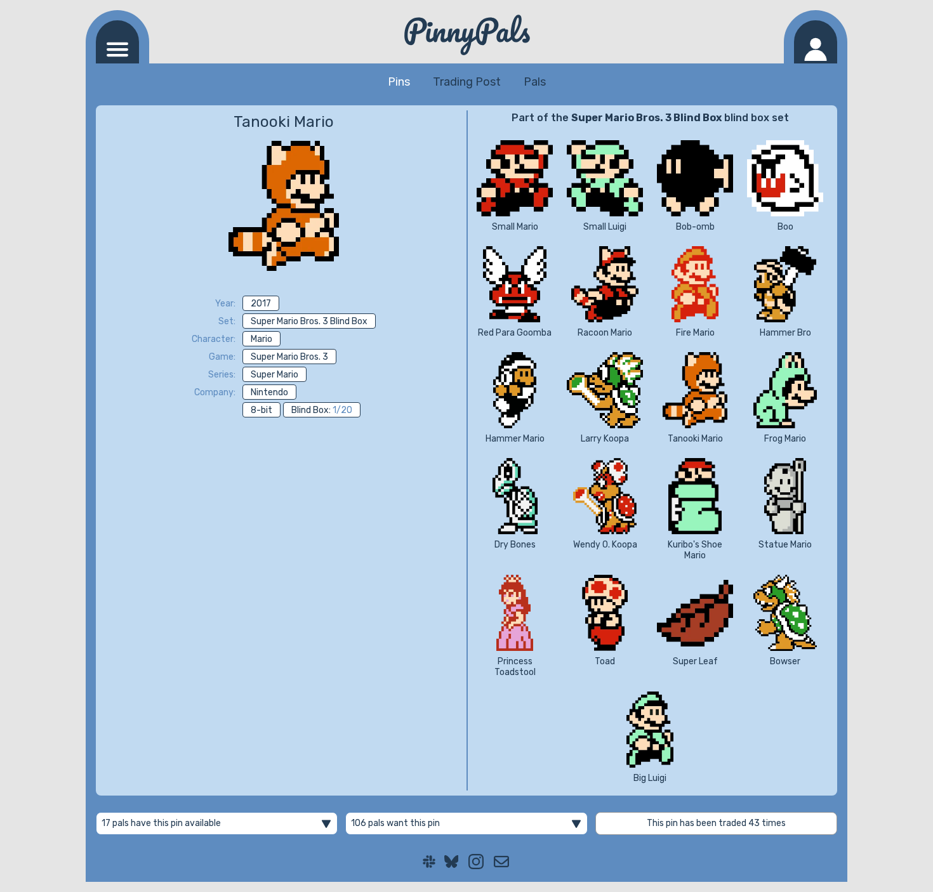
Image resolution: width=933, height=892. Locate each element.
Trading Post (467, 82)
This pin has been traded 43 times (716, 823)
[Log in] (815, 41)
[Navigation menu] (117, 41)
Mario (261, 339)
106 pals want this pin (395, 823)
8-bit (261, 410)
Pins (399, 82)
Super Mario (274, 374)
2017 (261, 303)
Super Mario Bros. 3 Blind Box (309, 321)
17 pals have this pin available (161, 823)
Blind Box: (321, 410)
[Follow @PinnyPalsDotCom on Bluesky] (451, 861)
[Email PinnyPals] (501, 861)
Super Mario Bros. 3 (289, 356)
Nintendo (269, 392)
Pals (535, 82)
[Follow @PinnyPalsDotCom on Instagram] (476, 861)
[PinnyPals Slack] (429, 861)
